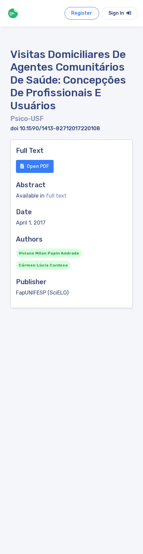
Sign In (116, 13)
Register (81, 13)
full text (56, 196)
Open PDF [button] (38, 166)
